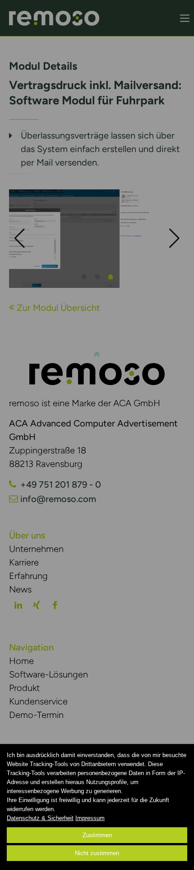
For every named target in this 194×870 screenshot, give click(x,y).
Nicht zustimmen (97, 853)
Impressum (90, 818)
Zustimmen (97, 835)
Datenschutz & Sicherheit (40, 818)
